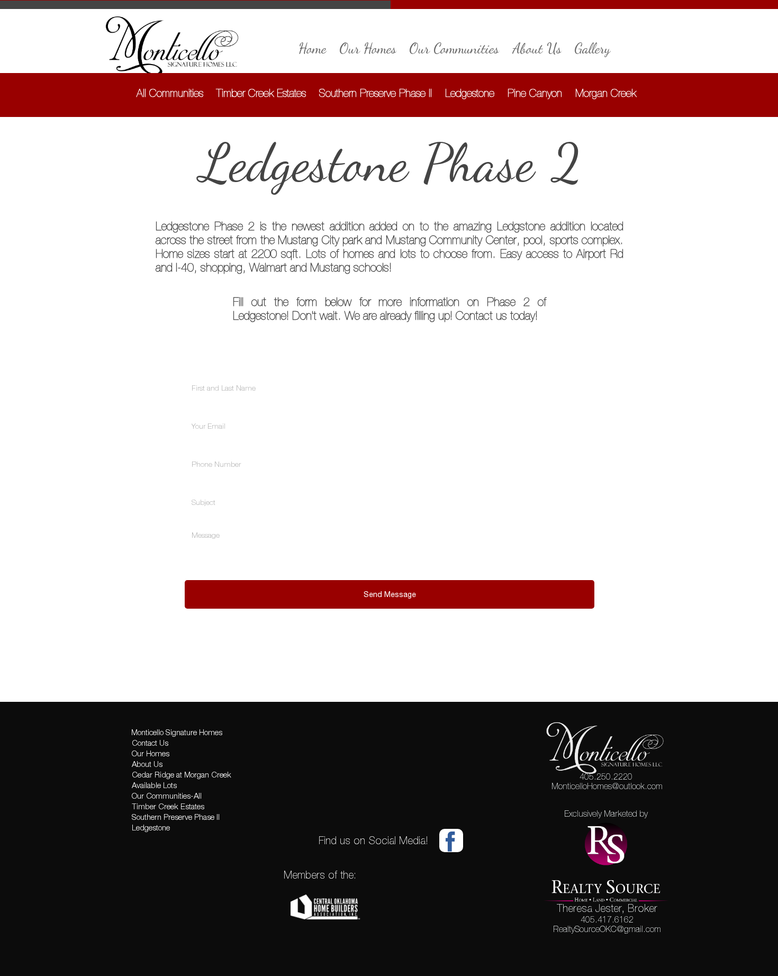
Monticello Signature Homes (176, 733)
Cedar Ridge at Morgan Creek (181, 775)
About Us (537, 48)
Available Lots (154, 786)
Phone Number (194, 446)
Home (313, 48)
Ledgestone (469, 93)
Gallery (593, 48)
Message (191, 522)
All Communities (170, 93)
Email (188, 407)
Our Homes (368, 48)
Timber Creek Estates (261, 93)
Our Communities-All (167, 796)
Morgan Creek (605, 93)
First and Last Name (197, 369)
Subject (189, 484)
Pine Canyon (535, 93)
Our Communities (454, 48)
